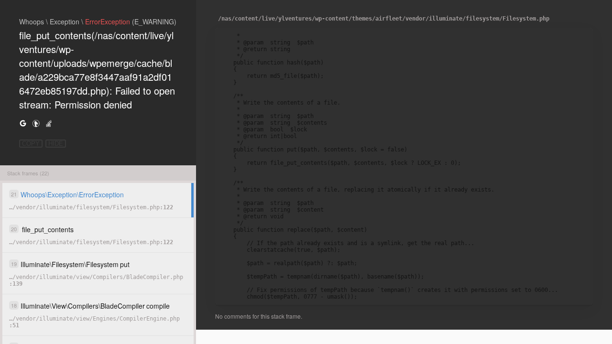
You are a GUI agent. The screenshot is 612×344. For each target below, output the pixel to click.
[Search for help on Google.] (23, 123)
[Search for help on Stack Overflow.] (49, 123)
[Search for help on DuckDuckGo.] (36, 123)
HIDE (55, 143)
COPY (31, 143)
